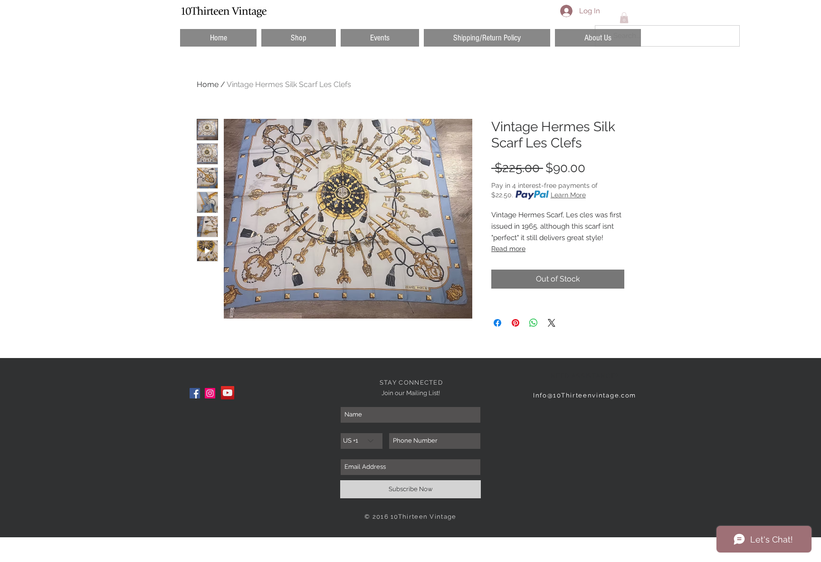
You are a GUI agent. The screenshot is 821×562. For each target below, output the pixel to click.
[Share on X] (551, 323)
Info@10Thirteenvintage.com (584, 395)
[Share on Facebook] (497, 323)
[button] (298, 38)
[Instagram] (210, 393)
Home (208, 84)
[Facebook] (195, 393)
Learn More (568, 195)
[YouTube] (227, 392)
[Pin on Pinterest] (515, 323)
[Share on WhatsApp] (533, 323)
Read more (508, 248)
